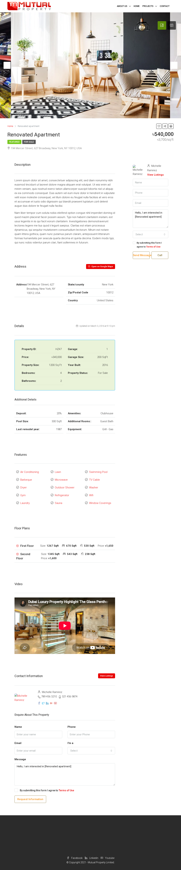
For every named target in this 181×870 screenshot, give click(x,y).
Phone (72, 726)
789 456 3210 (49, 696)
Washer (93, 487)
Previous (7, 65)
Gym (23, 495)
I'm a (70, 743)
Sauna (58, 503)
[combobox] (91, 750)
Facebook (77, 858)
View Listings (106, 676)
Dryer (23, 487)
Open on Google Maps (102, 266)
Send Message (141, 255)
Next (173, 65)
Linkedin (94, 858)
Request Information (30, 799)
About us (122, 6)
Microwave (61, 479)
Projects (147, 6)
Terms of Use (66, 790)
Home (137, 6)
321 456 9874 (69, 696)
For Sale (29, 142)
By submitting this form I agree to (47, 790)
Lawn (58, 472)
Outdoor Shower (64, 487)
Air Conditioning (29, 472)
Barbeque (26, 479)
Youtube (109, 858)
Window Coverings (100, 503)
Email (17, 743)
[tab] (162, 25)
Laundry (25, 503)
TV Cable (94, 479)
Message (20, 759)
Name (18, 726)
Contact (165, 6)
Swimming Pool (98, 472)
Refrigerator (62, 495)
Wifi (91, 495)
